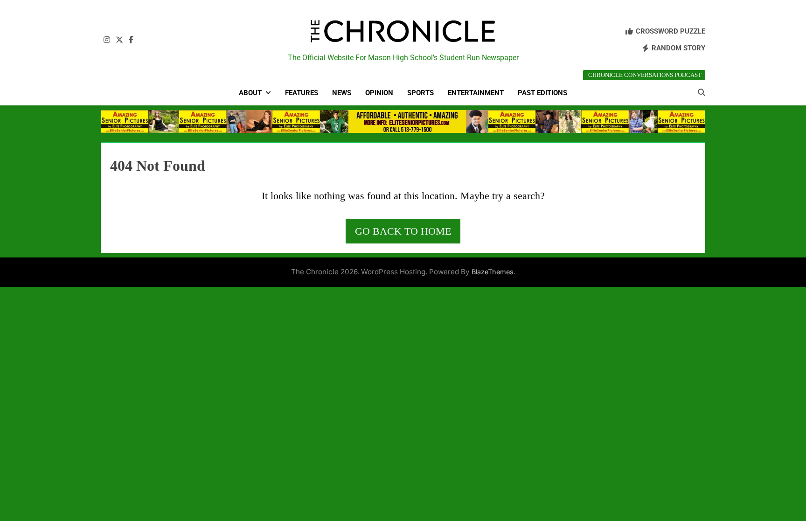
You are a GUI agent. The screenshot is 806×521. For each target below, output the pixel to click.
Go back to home (403, 231)
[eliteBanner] (403, 121)
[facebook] (131, 40)
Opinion (379, 93)
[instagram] (107, 40)
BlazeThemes (493, 272)
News (341, 93)
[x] (119, 40)
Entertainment (476, 93)
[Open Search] (701, 92)
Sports (420, 93)
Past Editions (542, 93)
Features (301, 93)
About (250, 93)
